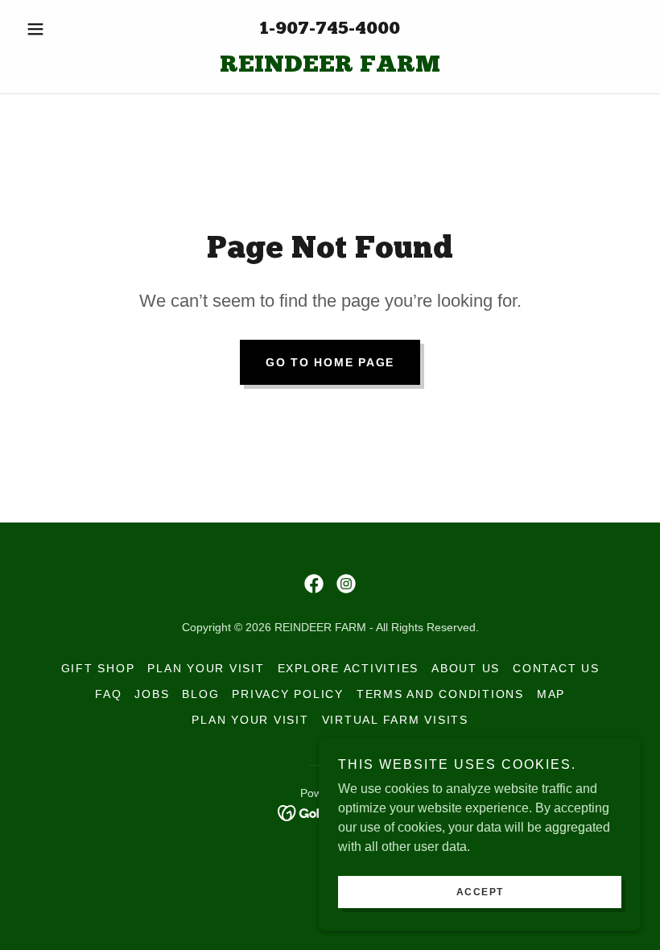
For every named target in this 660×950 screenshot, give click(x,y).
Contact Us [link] (556, 668)
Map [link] (551, 694)
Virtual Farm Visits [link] (395, 719)
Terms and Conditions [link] (440, 694)
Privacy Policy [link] (288, 694)
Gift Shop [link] (98, 668)
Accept (480, 892)
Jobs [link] (151, 694)
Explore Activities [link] (348, 668)
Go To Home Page (330, 362)
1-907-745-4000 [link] (329, 29)
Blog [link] (200, 694)
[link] (330, 67)
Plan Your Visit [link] (205, 668)
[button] (66, 29)
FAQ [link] (108, 694)
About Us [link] (465, 668)
